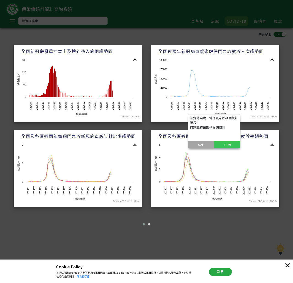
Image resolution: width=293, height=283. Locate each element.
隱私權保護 (83, 276)
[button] (143, 224)
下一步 (227, 145)
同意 (220, 271)
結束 (201, 145)
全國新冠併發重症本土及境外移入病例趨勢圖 (67, 51)
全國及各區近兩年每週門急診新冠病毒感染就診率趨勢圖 (78, 136)
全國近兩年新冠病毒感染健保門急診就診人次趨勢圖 (211, 51)
